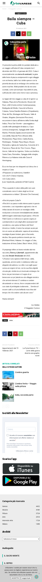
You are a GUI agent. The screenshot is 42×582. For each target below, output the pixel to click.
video (11, 320)
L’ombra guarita (22, 372)
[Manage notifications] (36, 577)
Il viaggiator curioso (15, 9)
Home (4, 9)
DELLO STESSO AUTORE (12, 367)
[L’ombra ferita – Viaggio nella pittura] (8, 386)
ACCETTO (15, 578)
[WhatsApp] (29, 33)
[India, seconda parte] (8, 398)
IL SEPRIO (8, 563)
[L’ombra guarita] (8, 375)
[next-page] (7, 406)
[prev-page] (3, 406)
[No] (39, 573)
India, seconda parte (24, 395)
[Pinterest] (23, 33)
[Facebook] (13, 33)
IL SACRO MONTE (11, 556)
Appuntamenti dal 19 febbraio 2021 (10, 349)
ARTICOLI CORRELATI (10, 364)
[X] (18, 33)
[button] (4, 3)
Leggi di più (26, 578)
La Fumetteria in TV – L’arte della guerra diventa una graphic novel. (31, 352)
